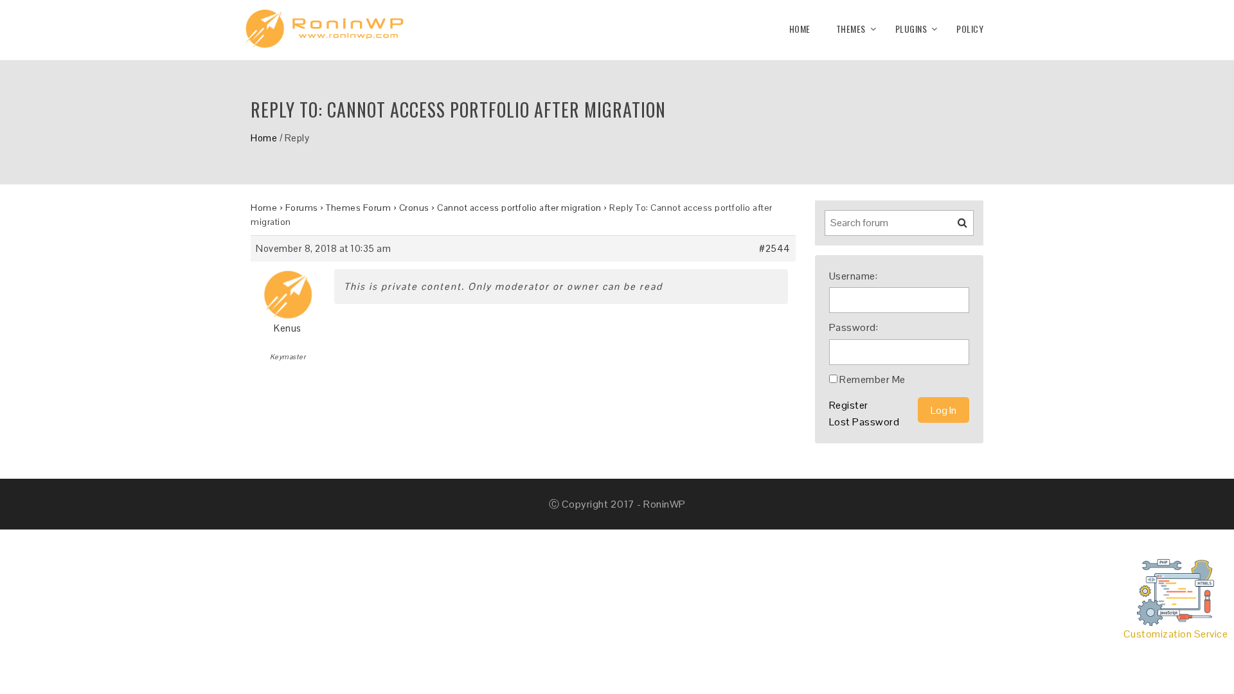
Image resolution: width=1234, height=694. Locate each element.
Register (848, 405)
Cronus (414, 207)
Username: (853, 276)
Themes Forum (358, 207)
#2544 (775, 248)
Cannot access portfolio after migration (519, 207)
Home (799, 28)
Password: (854, 327)
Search (954, 227)
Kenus (287, 328)
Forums (301, 207)
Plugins (911, 28)
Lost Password (864, 422)
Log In (943, 410)
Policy (969, 28)
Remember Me (872, 379)
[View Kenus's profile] (288, 290)
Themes (851, 28)
